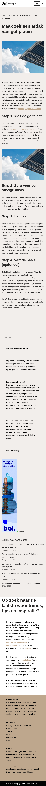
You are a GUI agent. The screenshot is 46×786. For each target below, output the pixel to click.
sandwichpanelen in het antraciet (23, 129)
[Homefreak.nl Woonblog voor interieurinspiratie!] (9, 3)
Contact (9, 740)
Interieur (11, 16)
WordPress (35, 783)
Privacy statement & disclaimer (18, 726)
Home (4, 16)
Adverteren (10, 734)
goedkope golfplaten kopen (29, 109)
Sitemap (9, 731)
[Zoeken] (42, 4)
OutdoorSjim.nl (12, 737)
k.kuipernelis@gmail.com (20, 769)
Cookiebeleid (11, 728)
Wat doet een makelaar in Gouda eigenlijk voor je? (22, 583)
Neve (8, 783)
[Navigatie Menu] (37, 3)
